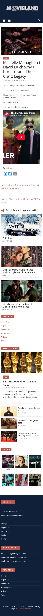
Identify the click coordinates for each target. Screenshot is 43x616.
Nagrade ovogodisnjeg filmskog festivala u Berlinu (28, 434)
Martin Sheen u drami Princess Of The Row (20, 201)
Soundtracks (6, 329)
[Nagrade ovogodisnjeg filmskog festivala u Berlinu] (9, 432)
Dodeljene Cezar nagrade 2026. (13, 561)
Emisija (4, 523)
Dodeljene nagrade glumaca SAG (14, 557)
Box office (5, 322)
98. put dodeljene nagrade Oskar (19, 383)
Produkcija (5, 531)
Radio (3, 535)
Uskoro (4, 337)
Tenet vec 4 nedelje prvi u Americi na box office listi (20, 187)
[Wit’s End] (21, 216)
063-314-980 (13, 511)
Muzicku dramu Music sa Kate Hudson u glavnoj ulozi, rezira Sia (20, 271)
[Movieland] (4, 20)
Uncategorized (7, 333)
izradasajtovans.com (24, 609)
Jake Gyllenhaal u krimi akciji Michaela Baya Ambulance (17, 305)
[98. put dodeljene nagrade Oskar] (21, 353)
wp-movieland (21, 80)
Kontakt (4, 539)
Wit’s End (7, 238)
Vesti (6, 58)
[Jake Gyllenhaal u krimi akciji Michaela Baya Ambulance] (21, 281)
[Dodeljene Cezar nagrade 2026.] (9, 419)
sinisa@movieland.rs (15, 515)
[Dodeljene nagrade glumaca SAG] (9, 407)
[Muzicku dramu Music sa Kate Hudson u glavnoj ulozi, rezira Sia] (21, 247)
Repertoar (5, 326)
